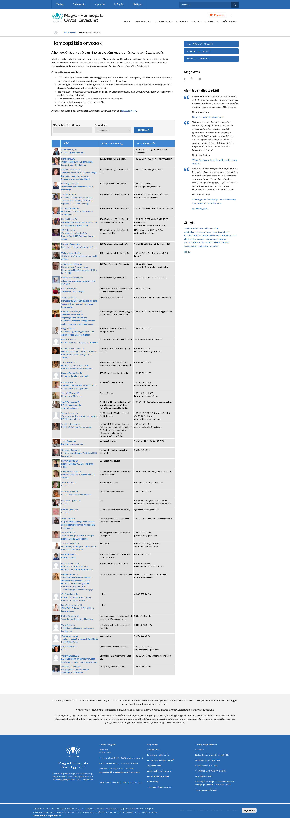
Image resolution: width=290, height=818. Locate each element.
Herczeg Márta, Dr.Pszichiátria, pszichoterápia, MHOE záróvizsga (77, 186)
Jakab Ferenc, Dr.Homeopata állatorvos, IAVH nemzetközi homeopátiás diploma (76, 365)
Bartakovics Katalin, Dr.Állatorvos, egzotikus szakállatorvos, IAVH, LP (78, 280)
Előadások (228, 21)
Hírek (127, 21)
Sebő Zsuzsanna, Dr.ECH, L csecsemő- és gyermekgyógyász (71, 405)
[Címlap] (57, 17)
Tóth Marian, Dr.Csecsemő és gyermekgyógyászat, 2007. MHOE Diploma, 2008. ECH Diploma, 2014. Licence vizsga (77, 199)
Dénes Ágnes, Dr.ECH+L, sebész (69, 556)
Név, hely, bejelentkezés (66, 124)
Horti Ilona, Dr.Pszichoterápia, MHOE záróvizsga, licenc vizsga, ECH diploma (77, 161)
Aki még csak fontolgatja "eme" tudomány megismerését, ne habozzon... (214, 201)
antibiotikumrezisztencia (194, 232)
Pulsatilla (213, 242)
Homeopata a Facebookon (160, 760)
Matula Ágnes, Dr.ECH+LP (69, 511)
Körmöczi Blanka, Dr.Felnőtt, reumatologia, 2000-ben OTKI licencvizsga (79, 453)
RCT (221, 242)
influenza (188, 239)
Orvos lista (101, 124)
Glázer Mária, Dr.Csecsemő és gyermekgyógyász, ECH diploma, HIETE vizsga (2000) (79, 385)
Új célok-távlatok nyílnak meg (207, 116)
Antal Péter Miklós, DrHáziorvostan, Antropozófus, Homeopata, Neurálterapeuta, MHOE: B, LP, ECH (79, 268)
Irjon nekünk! (153, 749)
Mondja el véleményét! (199, 51)
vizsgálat (214, 246)
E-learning (219, 15)
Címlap (59, 4)
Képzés (195, 21)
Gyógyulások (163, 21)
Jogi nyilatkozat (154, 765)
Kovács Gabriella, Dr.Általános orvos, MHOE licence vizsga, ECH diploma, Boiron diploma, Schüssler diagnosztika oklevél (79, 174)
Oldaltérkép (79, 4)
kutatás (222, 239)
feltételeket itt (128, 110)
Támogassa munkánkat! (206, 790)
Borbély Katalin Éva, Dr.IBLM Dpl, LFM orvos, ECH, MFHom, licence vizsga (77, 608)
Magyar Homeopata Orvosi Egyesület (84, 18)
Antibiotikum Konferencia (205, 228)
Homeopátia (141, 21)
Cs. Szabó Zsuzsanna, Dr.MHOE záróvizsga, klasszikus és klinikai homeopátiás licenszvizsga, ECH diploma (79, 353)
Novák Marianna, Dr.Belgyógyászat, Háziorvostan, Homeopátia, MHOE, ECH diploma (77, 566)
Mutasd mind (200, 209)
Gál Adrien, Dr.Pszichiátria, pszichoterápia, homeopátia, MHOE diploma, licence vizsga (78, 234)
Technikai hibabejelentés (159, 787)
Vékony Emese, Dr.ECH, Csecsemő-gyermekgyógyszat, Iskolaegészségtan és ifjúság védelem (79, 658)
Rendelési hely (111, 143)
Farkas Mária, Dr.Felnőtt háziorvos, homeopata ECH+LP (79, 341)
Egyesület (211, 21)
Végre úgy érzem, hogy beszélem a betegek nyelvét (214, 161)
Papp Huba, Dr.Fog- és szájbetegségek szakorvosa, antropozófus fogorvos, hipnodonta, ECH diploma (78, 523)
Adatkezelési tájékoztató (159, 771)
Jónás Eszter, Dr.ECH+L (69, 484)
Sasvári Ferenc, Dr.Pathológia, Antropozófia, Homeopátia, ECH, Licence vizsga (79, 416)
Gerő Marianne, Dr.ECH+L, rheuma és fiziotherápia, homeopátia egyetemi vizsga (76, 597)
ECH (206, 235)
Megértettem (249, 810)
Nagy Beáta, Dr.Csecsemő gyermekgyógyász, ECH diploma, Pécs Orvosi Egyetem (77, 331)
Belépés (137, 4)
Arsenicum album (220, 232)
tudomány (203, 246)
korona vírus (211, 239)
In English (119, 4)
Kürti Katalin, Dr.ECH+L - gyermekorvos (72, 151)
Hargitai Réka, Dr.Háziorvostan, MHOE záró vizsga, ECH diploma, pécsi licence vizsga (79, 222)
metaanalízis (189, 242)
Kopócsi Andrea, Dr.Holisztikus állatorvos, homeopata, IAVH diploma (77, 211)
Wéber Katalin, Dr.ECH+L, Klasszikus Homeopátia (76, 493)
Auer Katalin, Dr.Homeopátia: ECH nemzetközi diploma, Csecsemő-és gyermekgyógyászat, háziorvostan (79, 302)
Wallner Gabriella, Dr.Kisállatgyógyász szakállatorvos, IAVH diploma (79, 256)
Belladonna (189, 235)
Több (187, 252)
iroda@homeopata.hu (117, 763)
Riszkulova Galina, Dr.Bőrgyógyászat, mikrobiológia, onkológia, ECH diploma (75, 669)
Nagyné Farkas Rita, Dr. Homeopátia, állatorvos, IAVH (75, 374)
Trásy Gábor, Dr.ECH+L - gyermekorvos (72, 442)
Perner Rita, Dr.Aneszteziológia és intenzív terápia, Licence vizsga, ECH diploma (77, 535)
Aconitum (188, 228)
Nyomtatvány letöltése (219, 784)
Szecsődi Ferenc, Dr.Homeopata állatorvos (71, 394)
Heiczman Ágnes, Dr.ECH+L (71, 502)
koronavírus (198, 239)
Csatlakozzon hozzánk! (200, 44)
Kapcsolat (100, 4)
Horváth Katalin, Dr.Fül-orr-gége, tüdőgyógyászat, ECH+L (79, 245)
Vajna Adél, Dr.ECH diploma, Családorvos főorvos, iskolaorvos (77, 628)
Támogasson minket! (198, 59)
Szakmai (181, 21)
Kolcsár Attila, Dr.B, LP (69, 648)
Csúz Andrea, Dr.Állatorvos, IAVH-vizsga (72, 290)
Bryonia (199, 235)
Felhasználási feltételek (158, 776)
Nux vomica (202, 242)
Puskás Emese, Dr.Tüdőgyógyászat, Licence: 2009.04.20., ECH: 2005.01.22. (79, 638)
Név (66, 143)
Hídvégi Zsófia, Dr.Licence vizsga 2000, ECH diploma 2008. (77, 463)
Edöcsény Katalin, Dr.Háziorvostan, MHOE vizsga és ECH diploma (78, 474)
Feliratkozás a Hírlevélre (158, 755)
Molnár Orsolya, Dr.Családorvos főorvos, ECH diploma (77, 617)
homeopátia (215, 235)
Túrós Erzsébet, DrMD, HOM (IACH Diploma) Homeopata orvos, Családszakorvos (79, 546)
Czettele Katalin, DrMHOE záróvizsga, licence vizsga (76, 425)
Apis (209, 232)
